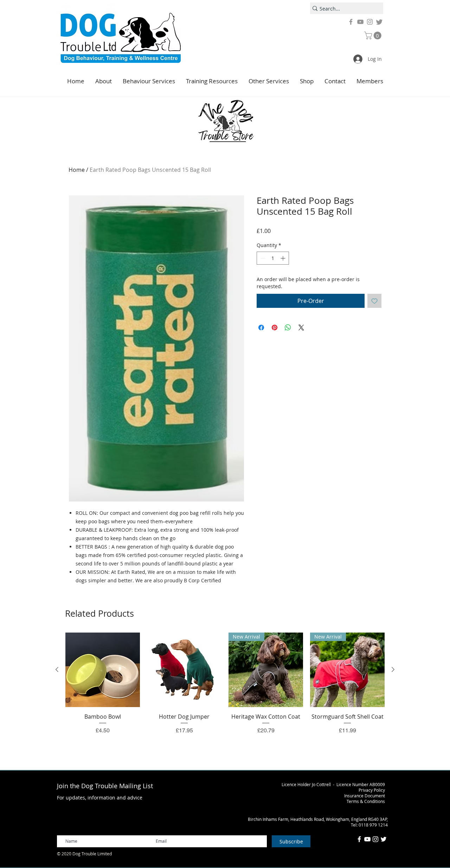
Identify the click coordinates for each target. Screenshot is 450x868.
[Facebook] (351, 22)
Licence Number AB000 (359, 784)
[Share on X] (301, 327)
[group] (225, 691)
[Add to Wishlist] (374, 301)
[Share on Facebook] (261, 327)
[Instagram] (370, 22)
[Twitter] (379, 22)
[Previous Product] (57, 669)
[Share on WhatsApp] (288, 327)
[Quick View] (102, 670)
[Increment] (283, 258)
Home (77, 170)
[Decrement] (262, 258)
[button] (373, 35)
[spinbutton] (272, 258)
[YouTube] (360, 22)
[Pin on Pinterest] (274, 327)
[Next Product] (393, 669)
